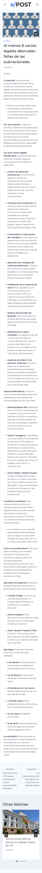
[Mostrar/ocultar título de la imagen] (36, 34)
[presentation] (21, 822)
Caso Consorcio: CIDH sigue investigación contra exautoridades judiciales (10, 779)
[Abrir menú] (5, 4)
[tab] (16, 861)
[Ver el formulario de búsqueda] (37, 4)
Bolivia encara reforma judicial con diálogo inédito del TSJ (20, 842)
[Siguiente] (36, 834)
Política (7, 41)
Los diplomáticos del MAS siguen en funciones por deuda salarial (31, 777)
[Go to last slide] (6, 834)
